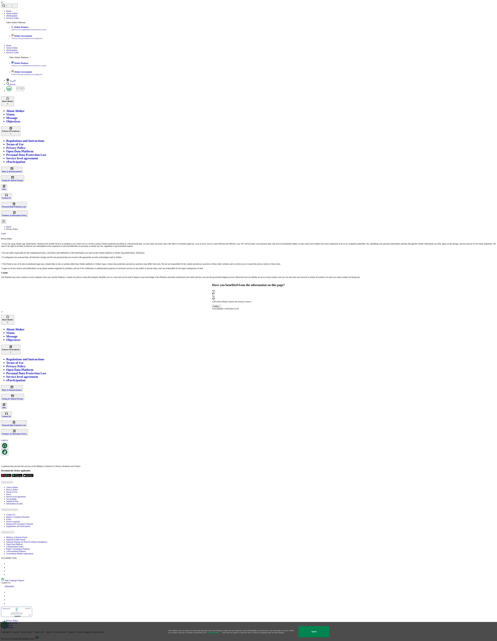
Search (12, 84)
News (8, 494)
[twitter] (7, 596)
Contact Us (10, 515)
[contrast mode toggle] (7, 564)
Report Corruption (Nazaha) (17, 517)
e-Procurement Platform (16, 551)
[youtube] (7, 592)
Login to (4, 440)
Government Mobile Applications (20, 553)
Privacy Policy (12, 490)
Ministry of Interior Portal (16, 537)
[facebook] (7, 600)
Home (8, 11)
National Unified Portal (15, 540)
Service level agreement (16, 497)
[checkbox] (248, 292)
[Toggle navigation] (15, 6)
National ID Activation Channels (19, 524)
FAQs (8, 519)
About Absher (12, 13)
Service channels (13, 522)
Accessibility (11, 499)
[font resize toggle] (7, 567)
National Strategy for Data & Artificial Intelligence (26, 542)
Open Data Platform (14, 544)
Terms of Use (11, 492)
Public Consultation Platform (18, 549)
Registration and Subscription (18, 526)
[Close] (2, 311)
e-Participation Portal (14, 546)
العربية (13, 81)
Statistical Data (12, 501)
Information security (14, 504)
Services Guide (12, 18)
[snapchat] (7, 603)
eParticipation (11, 16)
